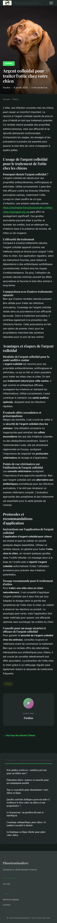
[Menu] (51, 3)
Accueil (6, 99)
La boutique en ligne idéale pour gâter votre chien (26, 833)
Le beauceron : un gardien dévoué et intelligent (25, 814)
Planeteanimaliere (27, 3)
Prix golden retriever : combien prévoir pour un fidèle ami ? (27, 772)
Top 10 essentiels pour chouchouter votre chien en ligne (27, 791)
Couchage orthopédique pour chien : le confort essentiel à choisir (26, 824)
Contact (7, 904)
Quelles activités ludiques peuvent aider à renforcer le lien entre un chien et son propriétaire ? (28, 802)
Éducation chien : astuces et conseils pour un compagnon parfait (28, 781)
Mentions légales (11, 899)
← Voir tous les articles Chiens (19, 735)
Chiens (8, 63)
